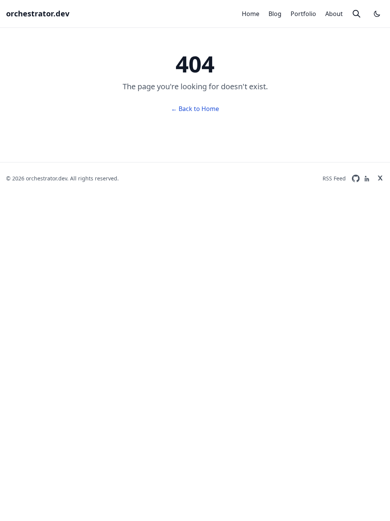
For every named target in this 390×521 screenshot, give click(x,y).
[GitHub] (356, 178)
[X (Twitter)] (380, 178)
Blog (275, 14)
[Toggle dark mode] (377, 14)
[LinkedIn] (368, 178)
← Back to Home (195, 109)
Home (250, 14)
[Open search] (356, 13)
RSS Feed (334, 178)
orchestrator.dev (37, 13)
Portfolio (303, 14)
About (334, 14)
